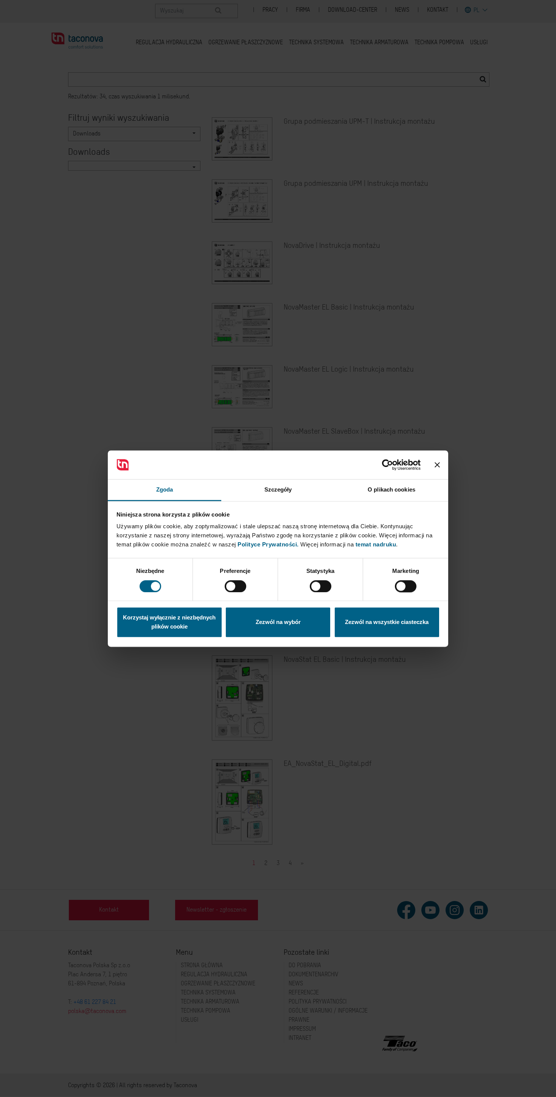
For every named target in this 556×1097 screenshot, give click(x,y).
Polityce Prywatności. (268, 544)
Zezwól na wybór (278, 622)
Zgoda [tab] (164, 490)
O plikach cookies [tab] (391, 490)
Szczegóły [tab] (278, 490)
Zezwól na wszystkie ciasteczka (387, 622)
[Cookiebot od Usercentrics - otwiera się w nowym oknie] (387, 464)
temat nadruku (376, 544)
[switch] (235, 586)
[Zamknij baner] (437, 464)
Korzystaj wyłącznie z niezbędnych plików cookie (169, 622)
